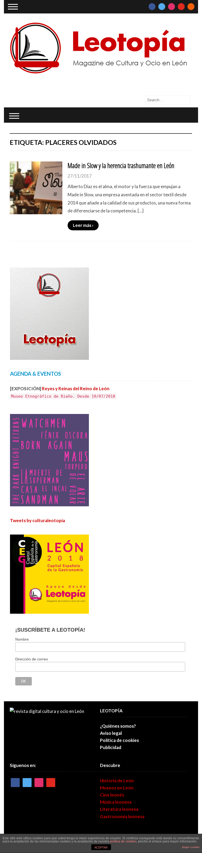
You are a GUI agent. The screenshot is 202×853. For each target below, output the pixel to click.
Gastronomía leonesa (122, 816)
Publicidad (110, 747)
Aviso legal (111, 733)
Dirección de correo (31, 659)
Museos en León (117, 787)
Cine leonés (112, 795)
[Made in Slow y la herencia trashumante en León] (36, 187)
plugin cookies (190, 847)
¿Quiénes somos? (118, 726)
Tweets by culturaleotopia (37, 520)
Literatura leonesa (119, 809)
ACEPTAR (101, 847)
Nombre (22, 639)
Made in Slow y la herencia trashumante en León (121, 165)
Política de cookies (119, 740)
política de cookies (123, 841)
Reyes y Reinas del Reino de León (75, 388)
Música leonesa (116, 802)
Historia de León (117, 780)
